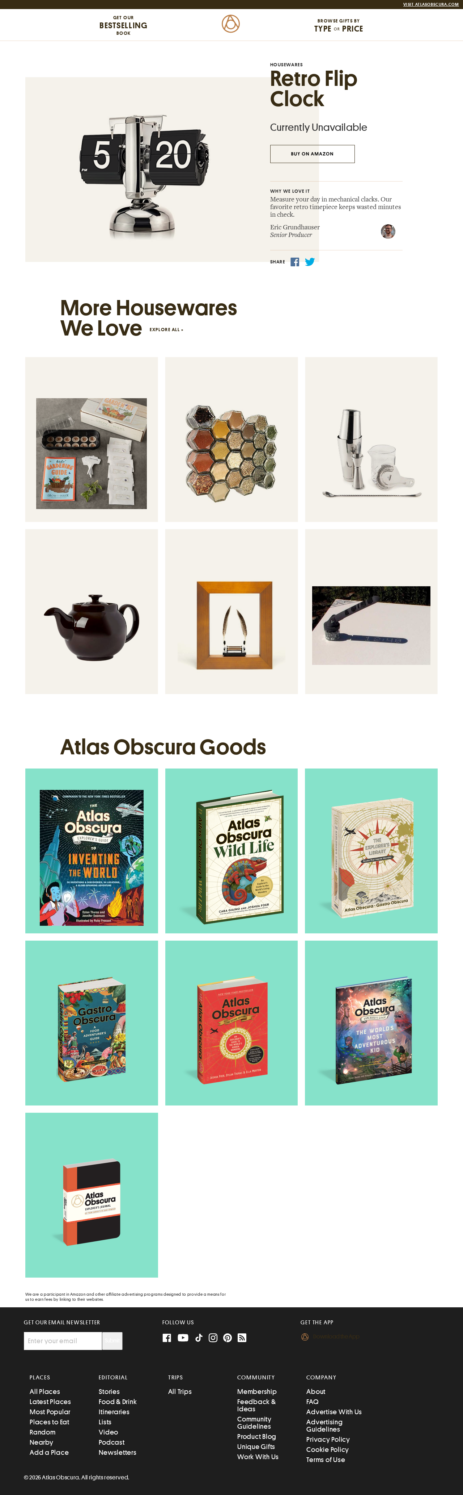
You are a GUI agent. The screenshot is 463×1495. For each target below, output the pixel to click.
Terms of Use (325, 1459)
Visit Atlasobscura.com (431, 5)
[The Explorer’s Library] (371, 857)
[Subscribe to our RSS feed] (242, 1338)
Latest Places (50, 1401)
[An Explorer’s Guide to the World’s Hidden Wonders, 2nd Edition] (231, 1030)
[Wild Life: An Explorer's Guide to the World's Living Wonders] (231, 858)
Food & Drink (118, 1401)
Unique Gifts (256, 1446)
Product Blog (256, 1436)
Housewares (286, 64)
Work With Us (258, 1456)
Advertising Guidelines (324, 1426)
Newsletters (117, 1452)
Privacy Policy (328, 1439)
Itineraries (114, 1411)
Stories (109, 1391)
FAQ (312, 1401)
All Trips (180, 1391)
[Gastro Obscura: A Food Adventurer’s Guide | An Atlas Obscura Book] (91, 1030)
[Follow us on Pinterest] (227, 1338)
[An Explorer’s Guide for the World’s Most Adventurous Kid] (371, 1030)
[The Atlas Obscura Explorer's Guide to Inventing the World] (92, 858)
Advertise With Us (334, 1411)
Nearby (42, 1442)
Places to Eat (49, 1422)
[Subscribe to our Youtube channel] (183, 1338)
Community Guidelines (254, 1423)
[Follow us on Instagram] (213, 1338)
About (316, 1391)
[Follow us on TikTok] (199, 1339)
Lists (105, 1422)
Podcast (111, 1442)
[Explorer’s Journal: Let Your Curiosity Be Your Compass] (91, 1202)
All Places (45, 1391)
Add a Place (49, 1452)
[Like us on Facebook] (166, 1338)
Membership (257, 1391)
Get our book (123, 25)
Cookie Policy (327, 1449)
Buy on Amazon (312, 154)
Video (108, 1432)
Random (43, 1432)
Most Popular (50, 1411)
